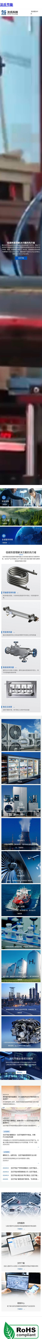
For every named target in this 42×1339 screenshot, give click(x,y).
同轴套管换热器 (9, 593)
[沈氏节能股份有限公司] (9, 12)
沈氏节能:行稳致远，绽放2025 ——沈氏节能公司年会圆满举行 (21, 1122)
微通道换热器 (8, 667)
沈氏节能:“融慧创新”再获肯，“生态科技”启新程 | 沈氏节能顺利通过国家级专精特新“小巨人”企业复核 (25, 1179)
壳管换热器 (7, 632)
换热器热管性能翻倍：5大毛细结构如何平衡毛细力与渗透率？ (21, 1098)
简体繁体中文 (34, 12)
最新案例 (19, 1072)
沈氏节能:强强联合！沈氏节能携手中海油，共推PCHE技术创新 (19, 1136)
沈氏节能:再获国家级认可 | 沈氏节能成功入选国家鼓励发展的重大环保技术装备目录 (25, 1172)
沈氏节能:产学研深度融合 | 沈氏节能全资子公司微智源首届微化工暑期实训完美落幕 (25, 1168)
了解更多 (4, 504)
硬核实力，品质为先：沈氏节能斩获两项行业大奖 (19, 1155)
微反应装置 (7, 707)
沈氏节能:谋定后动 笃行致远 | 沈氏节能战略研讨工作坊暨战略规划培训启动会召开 (25, 1175)
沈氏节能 (6, 5)
